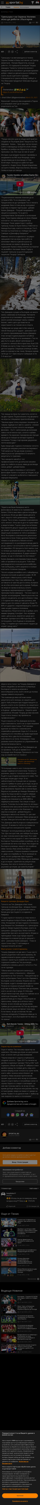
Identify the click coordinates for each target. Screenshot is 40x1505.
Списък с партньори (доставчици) (15, 1489)
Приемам (20, 1496)
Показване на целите (20, 1501)
